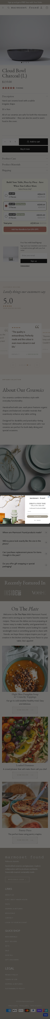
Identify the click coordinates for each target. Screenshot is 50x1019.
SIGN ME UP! (37, 516)
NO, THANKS (37, 520)
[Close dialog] (48, 497)
